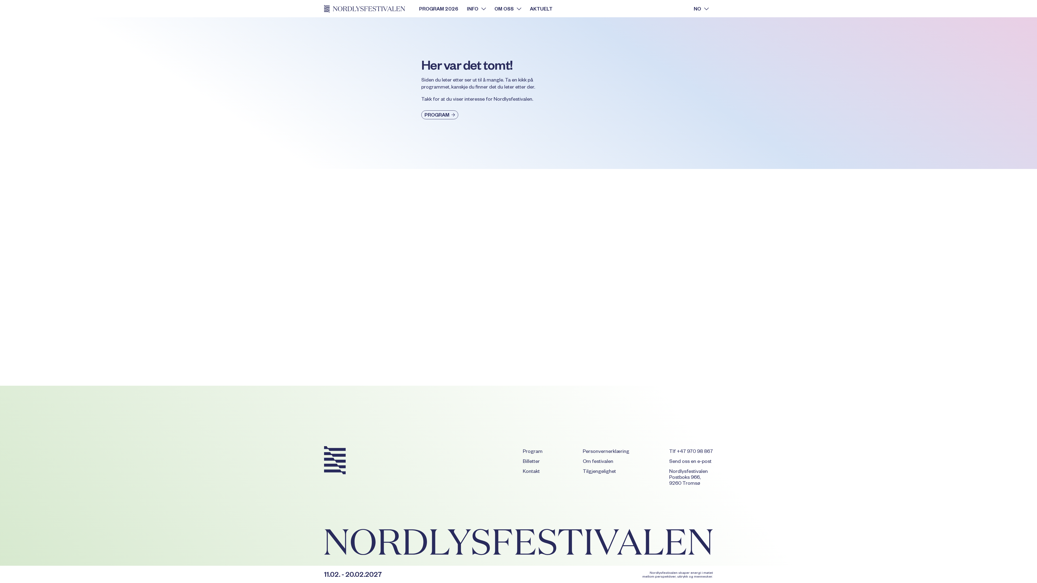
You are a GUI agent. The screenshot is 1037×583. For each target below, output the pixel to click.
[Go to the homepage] (335, 461)
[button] (476, 8)
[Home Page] (367, 8)
